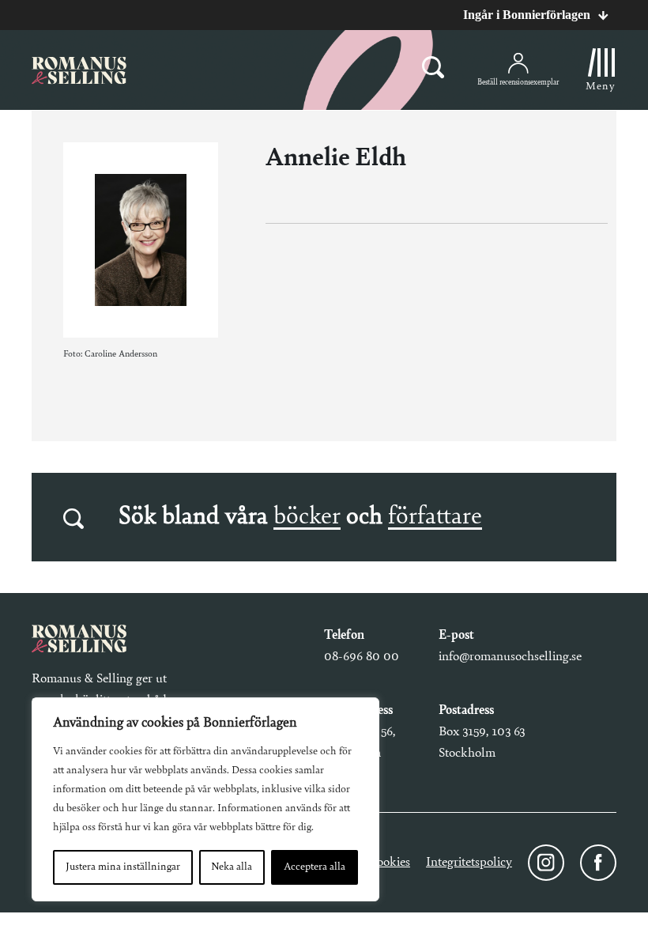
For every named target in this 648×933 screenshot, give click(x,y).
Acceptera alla (314, 867)
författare (435, 517)
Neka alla (231, 867)
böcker (307, 517)
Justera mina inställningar (123, 867)
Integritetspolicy (469, 862)
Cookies (389, 862)
